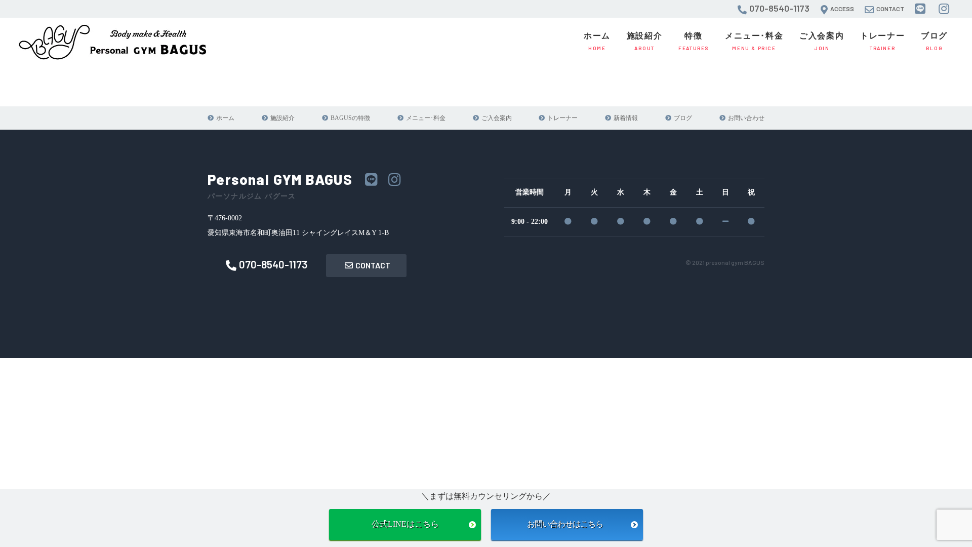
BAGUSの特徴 (350, 118)
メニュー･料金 (754, 41)
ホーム (597, 41)
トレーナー (882, 41)
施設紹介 (644, 41)
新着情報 (626, 118)
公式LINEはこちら (405, 524)
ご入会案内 (821, 41)
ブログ (934, 41)
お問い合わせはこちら (567, 524)
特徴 (693, 41)
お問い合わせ (746, 118)
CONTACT (372, 265)
